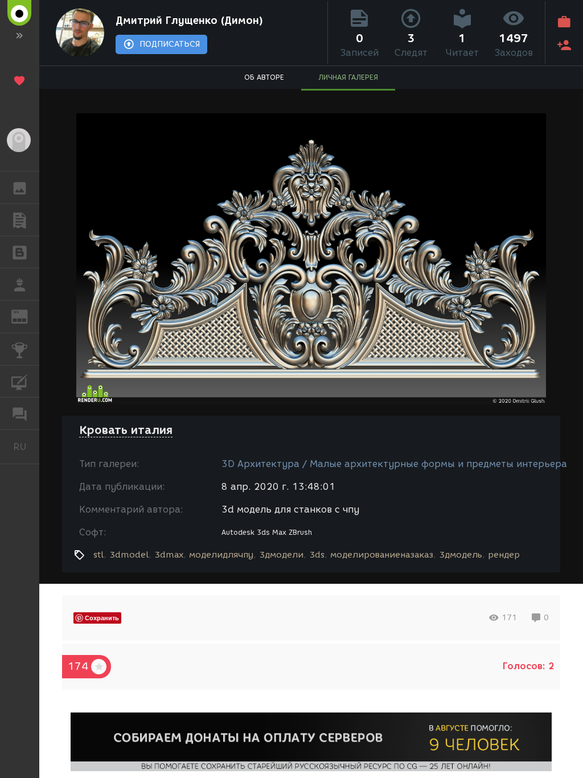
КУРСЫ (19, 382)
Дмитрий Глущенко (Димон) (189, 20)
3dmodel (129, 555)
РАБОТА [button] (19, 284)
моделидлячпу (221, 555)
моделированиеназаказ (381, 555)
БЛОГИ (19, 252)
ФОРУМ (19, 413)
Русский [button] (26, 446)
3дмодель (460, 555)
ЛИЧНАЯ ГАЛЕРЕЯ (348, 77)
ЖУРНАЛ (26, 315)
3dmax (168, 555)
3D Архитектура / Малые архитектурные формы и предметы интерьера (394, 463)
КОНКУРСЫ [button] (19, 349)
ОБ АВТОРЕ (264, 77)
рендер (504, 555)
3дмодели (281, 555)
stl (98, 555)
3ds (317, 555)
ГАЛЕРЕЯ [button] (19, 187)
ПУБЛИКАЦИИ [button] (19, 220)
